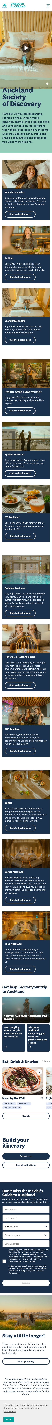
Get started (26, 1156)
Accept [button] (8, 1419)
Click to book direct (20, 214)
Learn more (10, 1411)
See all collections (26, 1165)
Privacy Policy (25, 1270)
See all (26, 1115)
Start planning (26, 1361)
